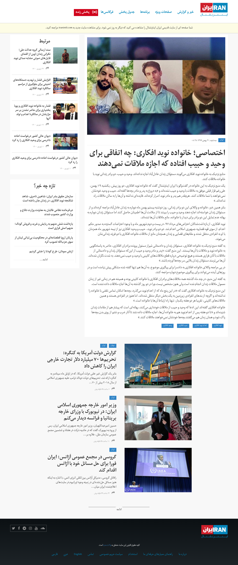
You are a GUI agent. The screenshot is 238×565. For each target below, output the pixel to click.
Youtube (36, 528)
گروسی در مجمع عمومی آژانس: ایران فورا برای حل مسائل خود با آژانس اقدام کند (82, 464)
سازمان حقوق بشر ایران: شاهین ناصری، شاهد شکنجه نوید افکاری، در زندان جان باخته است (47, 199)
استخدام (132, 554)
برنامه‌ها (145, 12)
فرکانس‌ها (107, 12)
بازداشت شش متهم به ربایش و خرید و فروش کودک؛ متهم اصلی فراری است (44, 226)
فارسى (55, 554)
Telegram (24, 528)
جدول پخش (127, 12)
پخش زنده (82, 12)
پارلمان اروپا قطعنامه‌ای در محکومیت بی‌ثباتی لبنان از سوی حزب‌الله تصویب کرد (44, 240)
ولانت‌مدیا (107, 545)
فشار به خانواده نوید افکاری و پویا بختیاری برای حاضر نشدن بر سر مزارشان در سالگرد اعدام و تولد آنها (32, 112)
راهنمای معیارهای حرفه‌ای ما (158, 554)
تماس (91, 554)
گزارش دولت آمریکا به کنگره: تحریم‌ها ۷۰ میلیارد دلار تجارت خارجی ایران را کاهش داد (81, 360)
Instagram (30, 528)
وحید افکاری (167, 326)
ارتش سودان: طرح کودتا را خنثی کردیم (51, 252)
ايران (222, 140)
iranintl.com (65, 28)
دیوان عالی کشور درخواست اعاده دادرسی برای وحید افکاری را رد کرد (31, 138)
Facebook (19, 528)
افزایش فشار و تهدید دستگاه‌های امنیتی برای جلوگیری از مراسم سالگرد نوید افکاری (32, 84)
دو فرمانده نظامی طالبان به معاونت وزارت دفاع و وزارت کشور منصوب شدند (46, 212)
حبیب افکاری (183, 326)
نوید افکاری (218, 326)
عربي (65, 554)
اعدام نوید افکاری (200, 326)
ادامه (119, 510)
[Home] (212, 10)
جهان (113, 346)
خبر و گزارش (185, 12)
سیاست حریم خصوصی (111, 554)
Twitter (13, 528)
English (78, 554)
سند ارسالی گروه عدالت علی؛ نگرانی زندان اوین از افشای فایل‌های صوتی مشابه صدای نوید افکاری (32, 56)
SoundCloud (42, 528)
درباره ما (183, 554)
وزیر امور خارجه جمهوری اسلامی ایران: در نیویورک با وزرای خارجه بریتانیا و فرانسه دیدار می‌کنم (86, 412)
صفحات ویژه (163, 12)
